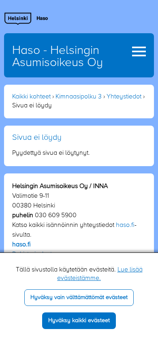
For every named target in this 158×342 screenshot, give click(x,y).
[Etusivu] (26, 18)
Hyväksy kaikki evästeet (79, 320)
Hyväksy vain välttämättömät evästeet (79, 297)
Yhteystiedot (124, 97)
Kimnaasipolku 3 (79, 97)
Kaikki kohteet (31, 97)
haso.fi (125, 225)
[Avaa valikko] (139, 51)
